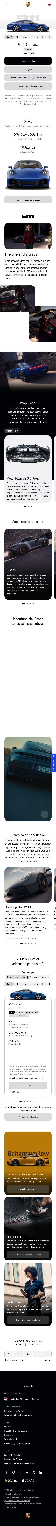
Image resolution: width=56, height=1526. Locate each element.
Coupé (9, 37)
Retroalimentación (53, 763)
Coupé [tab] (9, 984)
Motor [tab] (9, 430)
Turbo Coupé (47, 37)
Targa (35, 37)
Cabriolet (26, 37)
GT (17, 37)
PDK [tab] (17, 430)
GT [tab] (17, 984)
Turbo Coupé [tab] (47, 984)
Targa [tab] (35, 984)
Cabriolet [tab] (26, 984)
